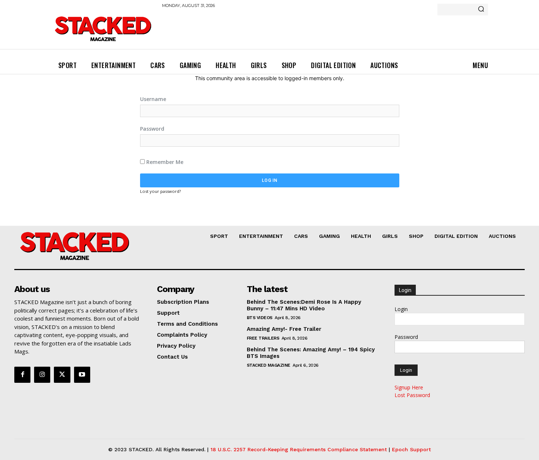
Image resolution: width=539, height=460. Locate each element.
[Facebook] (22, 375)
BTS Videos (259, 317)
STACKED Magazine (268, 365)
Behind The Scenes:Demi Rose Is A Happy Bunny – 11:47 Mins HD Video (304, 305)
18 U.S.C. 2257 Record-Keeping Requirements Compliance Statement (298, 449)
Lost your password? (160, 191)
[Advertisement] (295, 32)
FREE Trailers (263, 338)
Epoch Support (411, 449)
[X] (62, 375)
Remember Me (164, 161)
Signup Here (409, 387)
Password (152, 128)
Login (401, 309)
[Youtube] (82, 375)
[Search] (481, 9)
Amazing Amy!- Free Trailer (284, 329)
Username (153, 99)
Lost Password (412, 395)
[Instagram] (42, 375)
